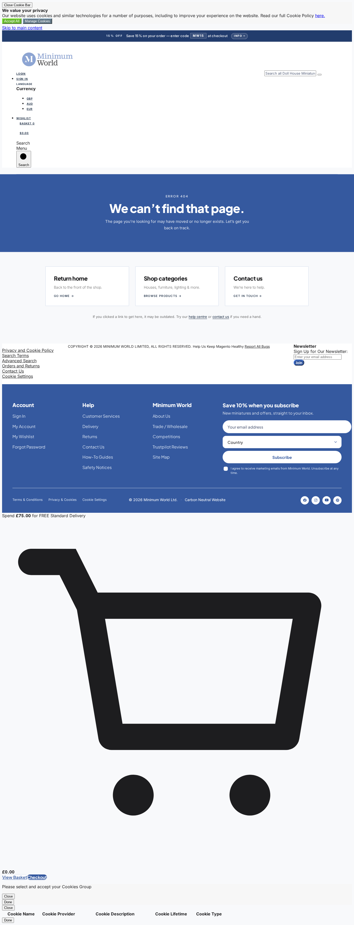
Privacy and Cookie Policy (28, 350)
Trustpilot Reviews (170, 447)
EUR (29, 108)
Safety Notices (97, 467)
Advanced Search (19, 360)
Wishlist (23, 118)
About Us (161, 416)
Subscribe (282, 457)
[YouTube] (326, 500)
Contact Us (13, 371)
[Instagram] (315, 500)
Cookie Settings (17, 376)
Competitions (166, 436)
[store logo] (47, 67)
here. (320, 15)
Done (8, 902)
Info (238, 36)
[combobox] (290, 73)
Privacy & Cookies (62, 500)
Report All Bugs (257, 346)
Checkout (37, 877)
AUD (30, 103)
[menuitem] (31, 98)
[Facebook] (305, 500)
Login (21, 73)
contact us (221, 317)
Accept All (11, 21)
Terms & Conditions (27, 500)
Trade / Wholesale (170, 426)
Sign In (22, 78)
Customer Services (101, 416)
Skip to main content (22, 27)
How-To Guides (97, 457)
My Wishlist (23, 436)
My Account (24, 426)
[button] (177, 98)
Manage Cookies (37, 21)
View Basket (14, 877)
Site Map (161, 457)
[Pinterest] (337, 500)
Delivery (90, 426)
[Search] (319, 74)
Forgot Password (28, 447)
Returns (89, 436)
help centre (198, 317)
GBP (29, 98)
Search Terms (15, 355)
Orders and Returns (21, 365)
